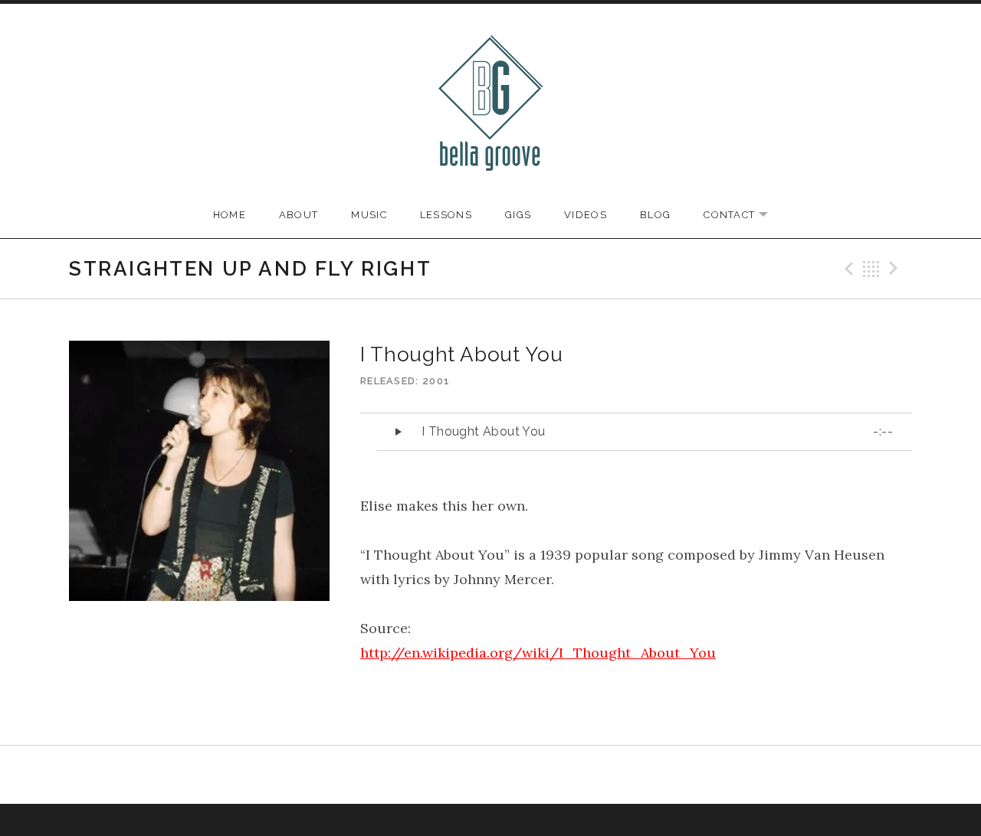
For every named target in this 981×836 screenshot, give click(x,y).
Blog (655, 214)
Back (871, 269)
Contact (743, 215)
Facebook (432, 775)
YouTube (471, 775)
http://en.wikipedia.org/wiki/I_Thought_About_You (538, 652)
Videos (585, 214)
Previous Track (847, 269)
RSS (549, 775)
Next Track (896, 269)
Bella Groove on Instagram (510, 777)
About (299, 214)
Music (369, 214)
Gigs (518, 214)
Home (229, 214)
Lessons (446, 214)
